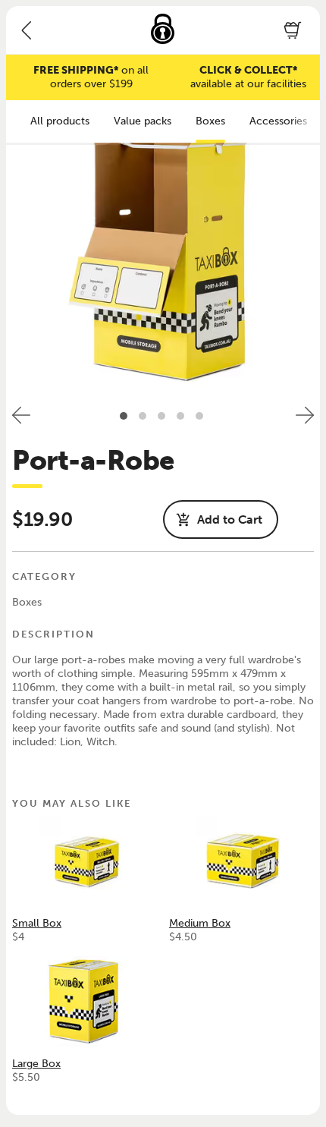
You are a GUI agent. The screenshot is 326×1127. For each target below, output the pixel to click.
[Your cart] (292, 30)
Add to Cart (229, 519)
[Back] (27, 30)
